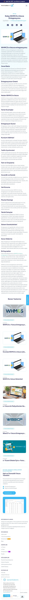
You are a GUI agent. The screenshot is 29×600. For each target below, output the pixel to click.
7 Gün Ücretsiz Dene (5, 536)
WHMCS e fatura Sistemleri (13, 379)
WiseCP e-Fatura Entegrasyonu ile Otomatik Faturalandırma (14, 433)
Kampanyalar (5, 538)
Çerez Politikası (6, 592)
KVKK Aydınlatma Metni (6, 564)
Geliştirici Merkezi (5, 574)
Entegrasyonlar (5, 551)
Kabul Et (7, 595)
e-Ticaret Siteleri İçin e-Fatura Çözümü (14, 460)
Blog (14, 13)
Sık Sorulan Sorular (5, 577)
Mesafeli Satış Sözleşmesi (7, 560)
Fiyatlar (3, 554)
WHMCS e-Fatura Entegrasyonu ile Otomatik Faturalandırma (14, 325)
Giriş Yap (3, 572)
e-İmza (2, 549)
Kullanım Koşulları (5, 562)
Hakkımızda (3, 534)
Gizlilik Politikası (4, 566)
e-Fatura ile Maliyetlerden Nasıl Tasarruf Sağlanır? (14, 406)
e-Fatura (3, 547)
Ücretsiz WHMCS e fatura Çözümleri (14, 352)
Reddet (15, 595)
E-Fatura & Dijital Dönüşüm (18, 20)
